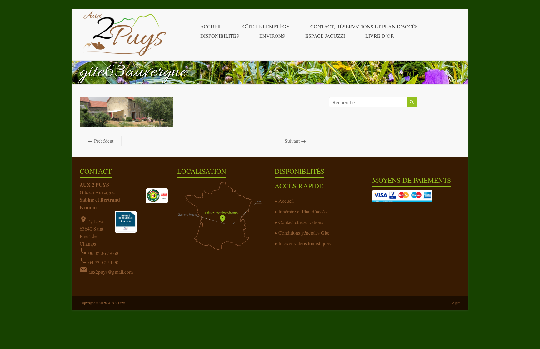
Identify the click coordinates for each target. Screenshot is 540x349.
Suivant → (295, 140)
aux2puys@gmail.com (110, 271)
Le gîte (455, 302)
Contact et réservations (300, 222)
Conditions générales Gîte (303, 232)
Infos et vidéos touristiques (304, 243)
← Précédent (100, 140)
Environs (272, 35)
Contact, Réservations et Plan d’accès (364, 26)
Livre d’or (379, 35)
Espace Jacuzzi (325, 35)
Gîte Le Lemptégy (266, 26)
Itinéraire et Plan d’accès (302, 211)
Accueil (211, 26)
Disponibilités (219, 35)
